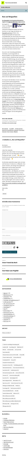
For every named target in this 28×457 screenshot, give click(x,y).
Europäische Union (7, 365)
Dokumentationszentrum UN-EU (10, 354)
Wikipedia (16, 131)
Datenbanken (6, 296)
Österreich (4, 131)
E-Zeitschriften (17, 357)
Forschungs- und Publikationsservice (10, 300)
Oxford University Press (16, 383)
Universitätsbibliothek (7, 314)
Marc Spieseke (5, 128)
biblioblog (5, 7)
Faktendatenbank (7, 367)
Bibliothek (20, 347)
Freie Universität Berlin (18, 367)
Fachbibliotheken (6, 298)
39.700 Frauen (5, 104)
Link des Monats (20, 373)
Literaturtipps (6, 307)
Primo (4, 309)
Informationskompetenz (8, 373)
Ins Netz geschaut (18, 128)
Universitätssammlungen (8, 316)
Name (4, 229)
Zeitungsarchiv (14, 403)
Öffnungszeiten (7, 406)
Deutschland (21, 130)
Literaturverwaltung (14, 375)
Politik (17, 385)
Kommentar (5, 210)
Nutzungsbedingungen (8, 447)
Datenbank (10, 349)
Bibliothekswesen (7, 295)
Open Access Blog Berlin (8, 427)
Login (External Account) (8, 442)
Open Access (6, 383)
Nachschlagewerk (7, 380)
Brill (4, 349)
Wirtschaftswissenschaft (8, 396)
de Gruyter (18, 349)
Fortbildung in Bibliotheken (8, 420)
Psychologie (6, 388)
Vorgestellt (5, 319)
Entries (5, 444)
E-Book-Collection (7, 357)
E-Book (21, 354)
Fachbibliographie (18, 365)
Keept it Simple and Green (8, 422)
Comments (6, 445)
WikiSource (18, 108)
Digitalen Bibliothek (13, 22)
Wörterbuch (6, 403)
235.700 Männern (18, 102)
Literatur (5, 375)
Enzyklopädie (6, 360)
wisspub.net (5, 429)
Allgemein (5, 293)
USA (16, 390)
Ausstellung (12, 347)
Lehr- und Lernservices (8, 303)
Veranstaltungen (6, 317)
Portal (8, 131)
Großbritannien (15, 370)
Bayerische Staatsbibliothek (8, 130)
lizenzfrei (6, 378)
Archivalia (5, 418)
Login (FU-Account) (7, 440)
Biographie (16, 130)
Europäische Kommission (8, 362)
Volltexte (16, 393)
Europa (13, 360)
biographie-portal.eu (7, 33)
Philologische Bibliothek (8, 385)
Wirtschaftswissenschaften (9, 398)
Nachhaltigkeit (14, 378)
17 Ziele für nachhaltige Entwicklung (11, 344)
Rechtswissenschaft (16, 388)
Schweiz (11, 131)
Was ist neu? (5, 321)
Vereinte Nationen (7, 393)
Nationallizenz (16, 380)
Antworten (4, 193)
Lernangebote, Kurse (7, 305)
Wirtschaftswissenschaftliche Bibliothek (12, 401)
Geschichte (6, 370)
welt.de (18, 92)
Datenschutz (6, 449)
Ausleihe (5, 347)
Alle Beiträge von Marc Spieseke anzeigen (9, 123)
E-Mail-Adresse (6, 235)
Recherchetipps (6, 310)
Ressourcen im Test (7, 312)
